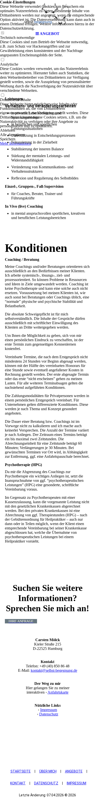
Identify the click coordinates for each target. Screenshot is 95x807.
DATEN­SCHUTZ (46, 783)
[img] (47, 14)
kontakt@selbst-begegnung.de (54, 670)
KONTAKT (18, 783)
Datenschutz (48, 714)
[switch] (2, 60)
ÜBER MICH (48, 771)
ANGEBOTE (74, 771)
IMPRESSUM (76, 783)
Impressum (48, 710)
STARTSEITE (20, 771)
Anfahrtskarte (58, 692)
